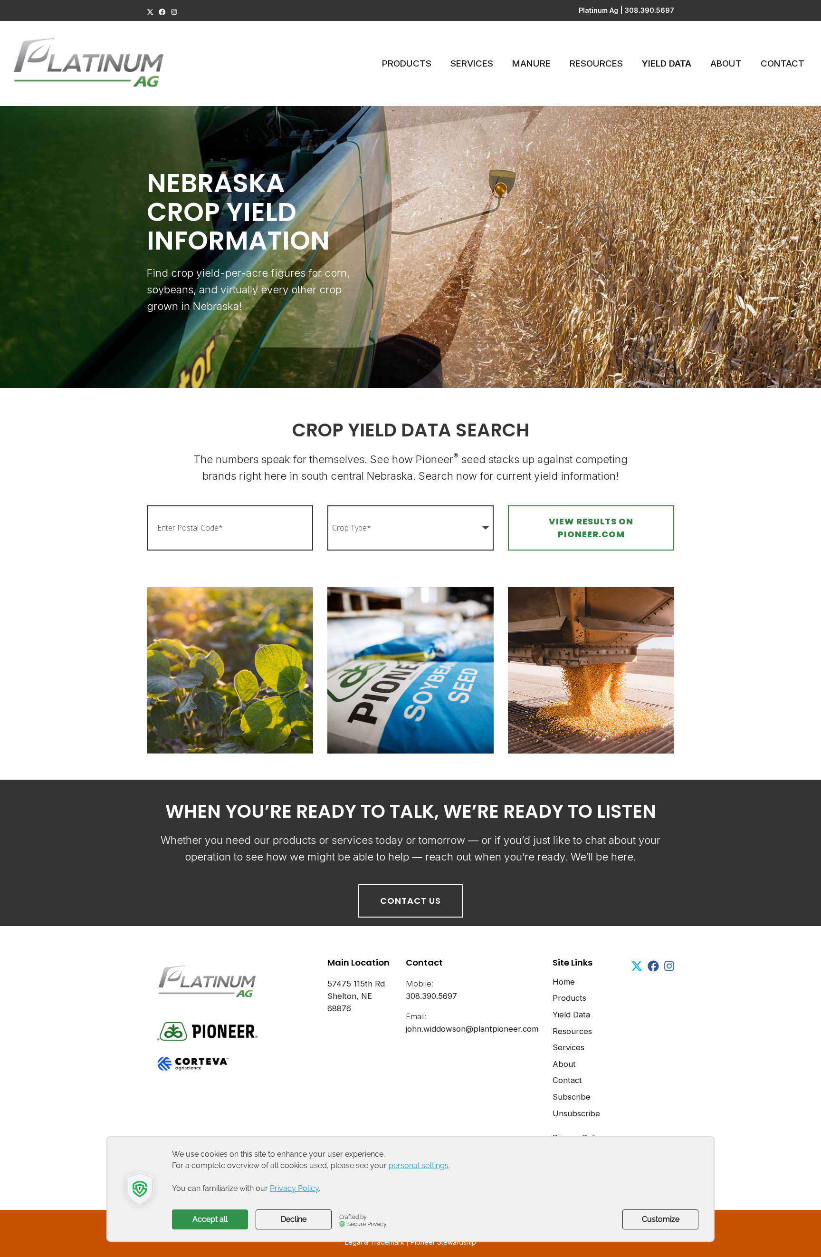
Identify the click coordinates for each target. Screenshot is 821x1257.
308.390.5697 (649, 10)
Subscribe (572, 1097)
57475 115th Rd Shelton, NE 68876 (356, 996)
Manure (531, 63)
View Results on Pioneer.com (591, 527)
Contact (782, 63)
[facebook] (162, 12)
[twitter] (150, 12)
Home (564, 981)
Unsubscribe (576, 1113)
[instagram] (174, 12)
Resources (596, 63)
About (726, 63)
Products (406, 63)
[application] (410, 1189)
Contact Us (410, 901)
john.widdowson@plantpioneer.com (472, 1029)
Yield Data (666, 63)
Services (471, 63)
